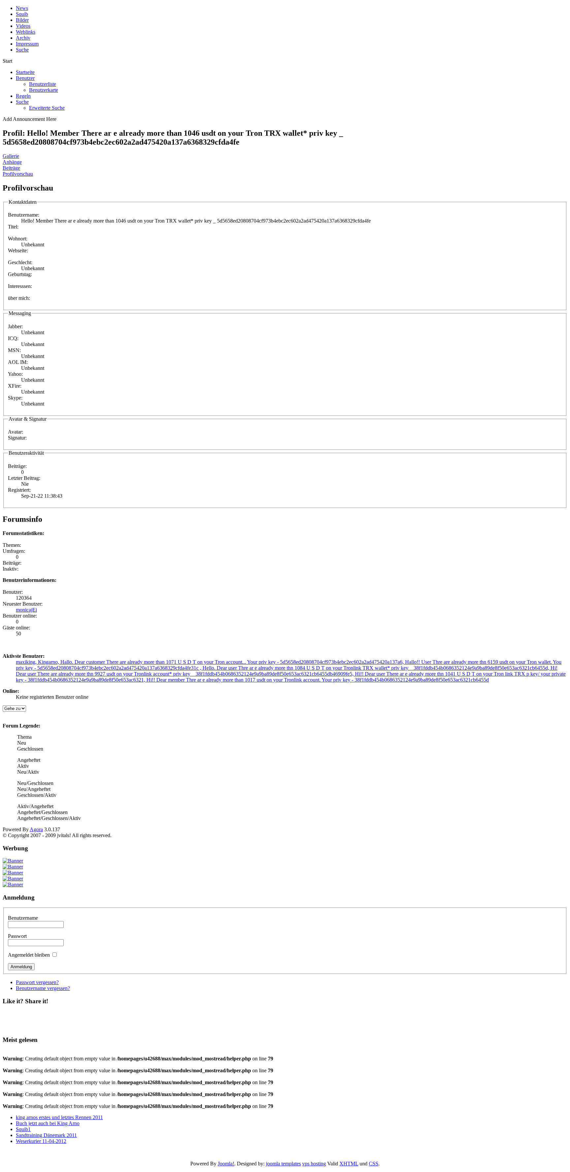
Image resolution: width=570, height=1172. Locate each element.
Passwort (17, 936)
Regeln (23, 96)
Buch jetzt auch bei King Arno (47, 1123)
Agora (36, 829)
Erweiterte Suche (47, 108)
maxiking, (27, 662)
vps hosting (314, 1163)
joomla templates (283, 1163)
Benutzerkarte (43, 90)
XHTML (348, 1163)
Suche (22, 102)
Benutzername (23, 918)
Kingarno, (49, 662)
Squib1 (23, 1129)
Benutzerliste (42, 84)
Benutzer (25, 78)
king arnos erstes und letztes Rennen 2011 (59, 1117)
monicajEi (26, 610)
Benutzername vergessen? (43, 988)
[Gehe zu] (14, 708)
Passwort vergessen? (37, 982)
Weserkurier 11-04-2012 (41, 1141)
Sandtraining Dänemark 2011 (46, 1135)
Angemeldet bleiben (29, 955)
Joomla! (226, 1163)
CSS (373, 1163)
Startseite (25, 72)
